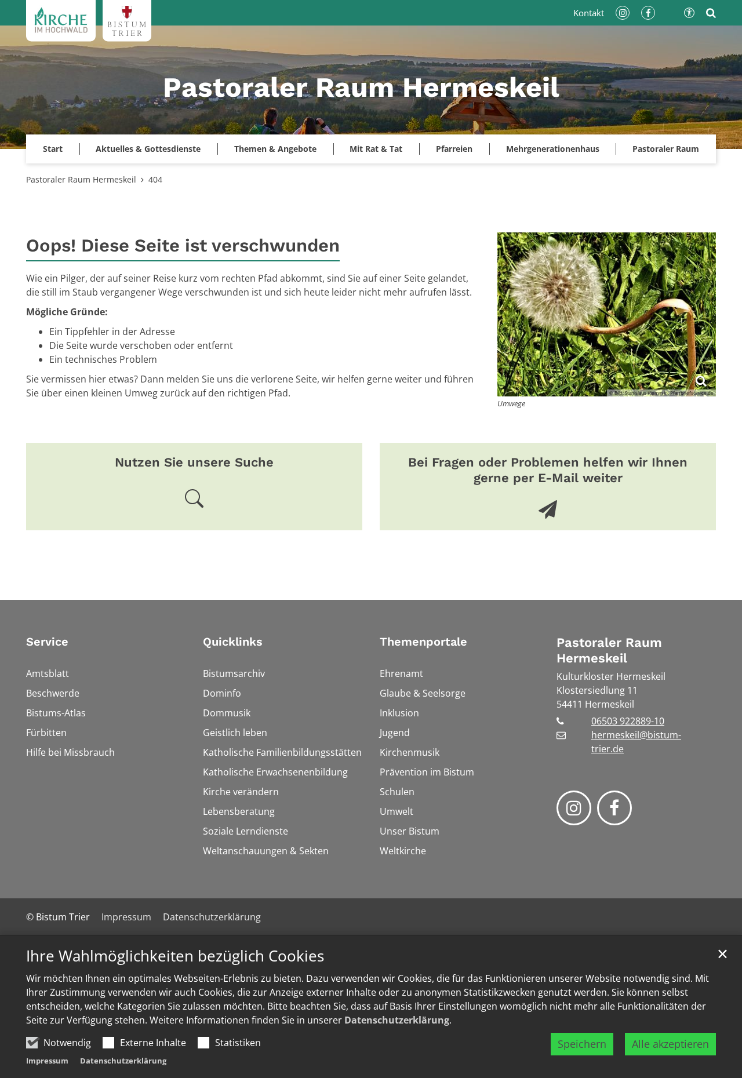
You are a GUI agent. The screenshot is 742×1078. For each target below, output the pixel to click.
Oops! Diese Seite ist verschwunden (183, 245)
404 (155, 179)
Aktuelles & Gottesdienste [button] (148, 148)
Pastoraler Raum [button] (665, 148)
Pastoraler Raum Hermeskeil (81, 179)
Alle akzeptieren (670, 1044)
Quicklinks (233, 642)
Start (53, 148)
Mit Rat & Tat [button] (376, 148)
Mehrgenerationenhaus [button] (552, 148)
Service (47, 642)
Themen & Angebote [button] (275, 148)
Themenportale (423, 642)
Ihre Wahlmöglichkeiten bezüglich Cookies (175, 956)
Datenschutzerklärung (396, 1020)
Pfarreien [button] (454, 148)
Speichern (582, 1044)
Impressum (47, 1060)
